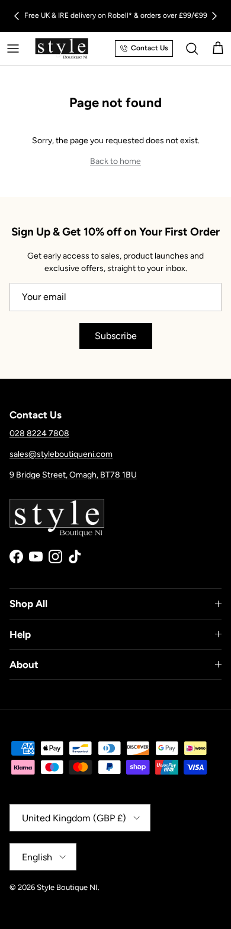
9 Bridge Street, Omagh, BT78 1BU (73, 475)
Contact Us (149, 48)
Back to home (115, 161)
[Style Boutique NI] (61, 48)
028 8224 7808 (39, 433)
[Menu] (13, 49)
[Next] (214, 16)
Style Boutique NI (67, 887)
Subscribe (116, 335)
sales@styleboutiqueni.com (61, 454)
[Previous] (16, 16)
